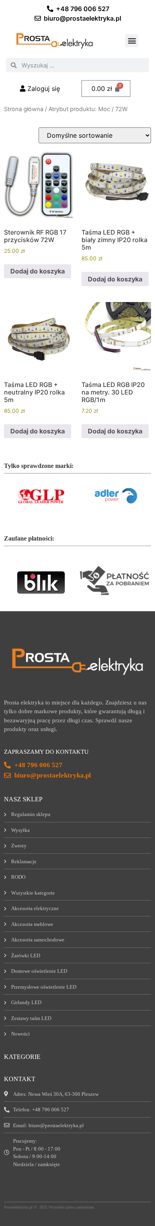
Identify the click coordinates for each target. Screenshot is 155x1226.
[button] (131, 40)
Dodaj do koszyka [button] (37, 271)
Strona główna (23, 109)
